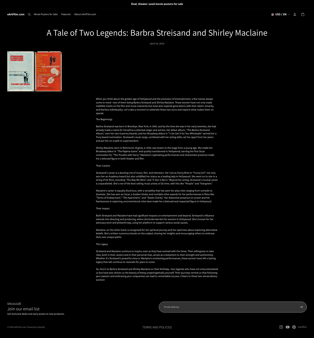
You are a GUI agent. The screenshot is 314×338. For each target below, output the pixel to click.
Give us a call (14, 303)
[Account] (295, 14)
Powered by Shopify (36, 327)
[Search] (29, 14)
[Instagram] (281, 327)
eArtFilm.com (20, 327)
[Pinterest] (294, 327)
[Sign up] (301, 307)
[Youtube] (287, 327)
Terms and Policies (157, 327)
